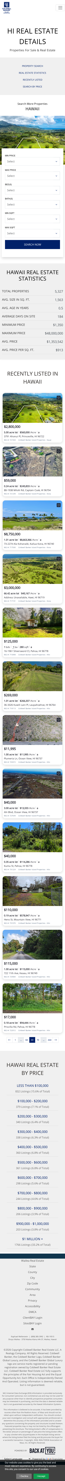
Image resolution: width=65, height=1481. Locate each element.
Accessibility (32, 1306)
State (32, 1266)
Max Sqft (10, 227)
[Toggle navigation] (60, 7)
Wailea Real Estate (32, 1260)
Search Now (32, 244)
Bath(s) (9, 198)
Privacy (32, 1300)
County (32, 1272)
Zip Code (32, 1283)
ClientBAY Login (32, 1317)
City (32, 1278)
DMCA (32, 1312)
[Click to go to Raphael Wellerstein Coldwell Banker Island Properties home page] (7, 7)
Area (33, 1295)
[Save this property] (59, 398)
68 (26, 1039)
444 (49, 1039)
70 (38, 1039)
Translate (57, 1458)
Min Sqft (9, 212)
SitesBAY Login (32, 1323)
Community (32, 1289)
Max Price (10, 169)
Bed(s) (8, 184)
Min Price (10, 155)
